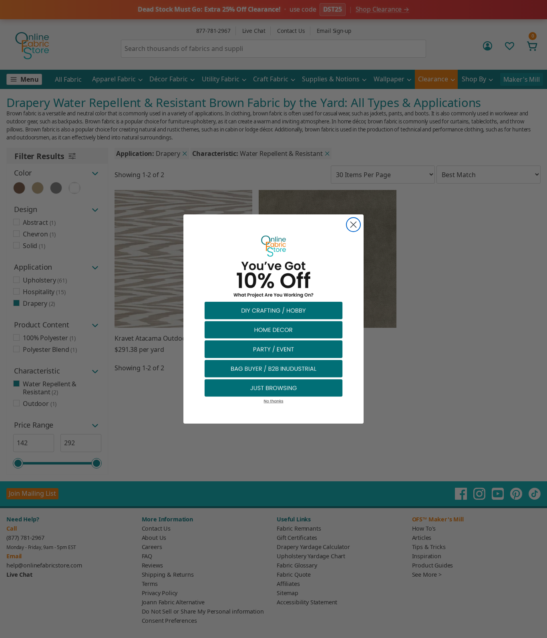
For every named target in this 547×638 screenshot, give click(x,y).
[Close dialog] (353, 225)
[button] (273, 310)
